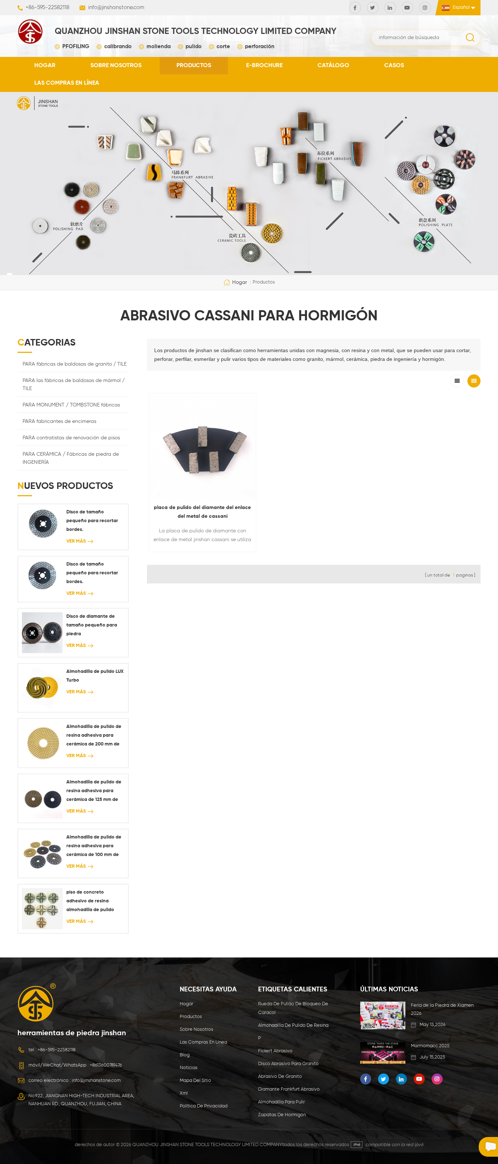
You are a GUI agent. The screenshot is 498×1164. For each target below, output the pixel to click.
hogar (44, 66)
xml (184, 1093)
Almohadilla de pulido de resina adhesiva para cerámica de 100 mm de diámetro (93, 847)
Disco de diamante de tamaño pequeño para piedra (91, 625)
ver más (76, 541)
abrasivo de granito (280, 1076)
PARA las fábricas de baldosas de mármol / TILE (74, 384)
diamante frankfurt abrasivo (289, 1089)
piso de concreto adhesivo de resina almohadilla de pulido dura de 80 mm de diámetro (90, 902)
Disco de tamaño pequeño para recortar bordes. (92, 521)
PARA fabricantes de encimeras (59, 421)
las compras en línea (66, 83)
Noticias (189, 1067)
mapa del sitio (195, 1080)
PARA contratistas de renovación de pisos (71, 437)
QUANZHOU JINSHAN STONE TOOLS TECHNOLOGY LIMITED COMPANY (195, 31)
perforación (260, 46)
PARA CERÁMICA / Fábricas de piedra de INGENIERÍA (71, 458)
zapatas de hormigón (282, 1115)
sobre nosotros (115, 66)
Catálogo (333, 66)
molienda (159, 46)
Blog (185, 1055)
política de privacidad (203, 1106)
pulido (194, 46)
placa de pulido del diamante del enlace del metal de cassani (202, 512)
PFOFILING (75, 46)
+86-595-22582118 (47, 7)
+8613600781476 (106, 1065)
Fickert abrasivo (275, 1051)
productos (193, 66)
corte (223, 46)
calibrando (118, 46)
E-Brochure (264, 66)
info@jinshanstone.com (116, 7)
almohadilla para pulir (281, 1102)
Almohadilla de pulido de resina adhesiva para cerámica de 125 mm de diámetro (93, 792)
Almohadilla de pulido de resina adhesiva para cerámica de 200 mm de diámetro (93, 736)
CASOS (394, 66)
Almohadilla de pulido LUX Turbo (95, 676)
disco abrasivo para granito (288, 1063)
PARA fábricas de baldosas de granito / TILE (75, 364)
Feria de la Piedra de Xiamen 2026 (442, 1009)
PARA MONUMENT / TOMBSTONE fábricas (71, 405)
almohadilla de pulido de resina (293, 1025)
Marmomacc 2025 (430, 1046)
